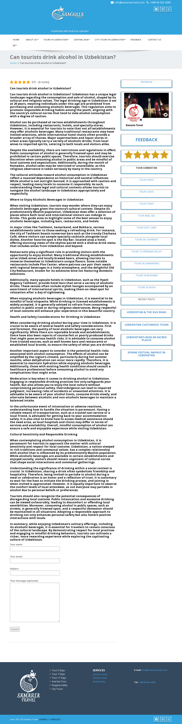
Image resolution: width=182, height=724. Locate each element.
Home (16, 39)
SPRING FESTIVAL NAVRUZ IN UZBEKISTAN (146, 354)
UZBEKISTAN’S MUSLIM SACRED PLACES (146, 338)
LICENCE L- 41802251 (50, 719)
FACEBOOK (146, 82)
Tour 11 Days (59, 677)
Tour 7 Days (58, 674)
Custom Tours (100, 674)
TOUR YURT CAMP (146, 227)
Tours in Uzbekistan (55, 39)
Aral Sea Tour (59, 681)
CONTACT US (154, 39)
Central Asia (81, 39)
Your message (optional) (24, 580)
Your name (16, 544)
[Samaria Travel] (68, 13)
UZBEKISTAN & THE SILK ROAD (146, 312)
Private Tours (100, 677)
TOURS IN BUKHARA (147, 275)
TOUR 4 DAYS (146, 179)
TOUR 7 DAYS (146, 203)
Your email (16, 556)
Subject (14, 568)
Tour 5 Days (58, 670)
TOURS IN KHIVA (146, 287)
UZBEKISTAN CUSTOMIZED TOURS (146, 324)
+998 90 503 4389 (160, 2)
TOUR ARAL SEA (146, 215)
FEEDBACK (136, 39)
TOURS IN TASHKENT (146, 239)
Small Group (99, 681)
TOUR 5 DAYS (146, 191)
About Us (31, 39)
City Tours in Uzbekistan (109, 39)
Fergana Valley (59, 685)
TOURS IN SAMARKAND (146, 263)
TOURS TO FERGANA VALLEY (146, 251)
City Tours (57, 688)
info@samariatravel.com (130, 2)
